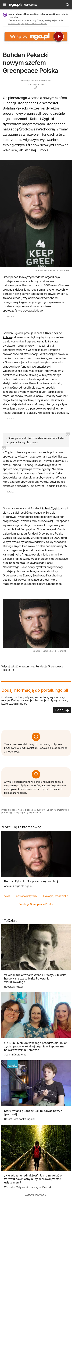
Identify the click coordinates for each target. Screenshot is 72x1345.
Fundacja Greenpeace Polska (36, 904)
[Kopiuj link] (35, 87)
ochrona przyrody (26, 895)
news (7, 895)
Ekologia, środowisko (55, 895)
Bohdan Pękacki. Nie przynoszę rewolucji (31, 881)
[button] (4, 4)
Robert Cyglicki (51, 508)
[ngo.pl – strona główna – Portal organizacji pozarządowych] (14, 5)
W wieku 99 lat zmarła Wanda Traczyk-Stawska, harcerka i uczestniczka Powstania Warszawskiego (35, 978)
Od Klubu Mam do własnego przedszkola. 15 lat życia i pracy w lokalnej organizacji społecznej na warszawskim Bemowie (35, 1046)
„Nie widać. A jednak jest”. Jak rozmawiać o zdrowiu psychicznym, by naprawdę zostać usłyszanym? (33, 1179)
